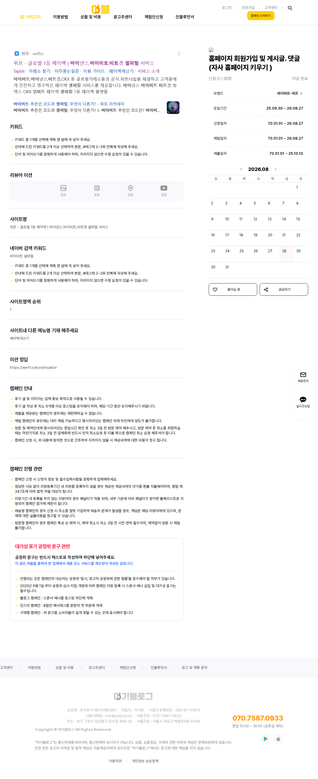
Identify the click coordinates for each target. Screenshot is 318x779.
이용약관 (115, 761)
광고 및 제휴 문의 (194, 667)
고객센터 (6, 667)
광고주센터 (97, 667)
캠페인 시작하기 (261, 16)
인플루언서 (159, 667)
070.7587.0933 (258, 718)
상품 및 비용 (65, 667)
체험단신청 (128, 667)
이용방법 (34, 667)
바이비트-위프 (288, 93)
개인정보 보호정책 (145, 761)
